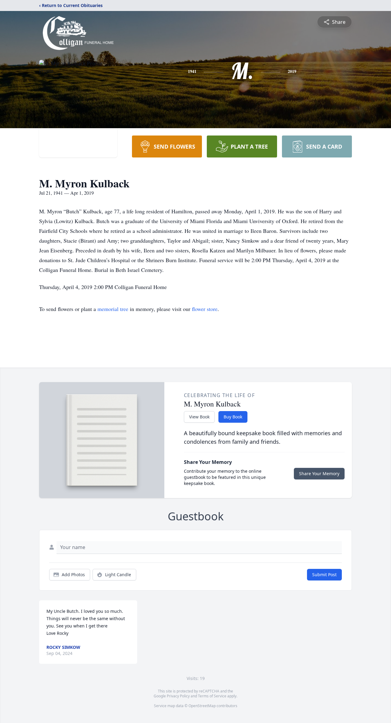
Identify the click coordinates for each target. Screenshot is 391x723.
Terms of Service (212, 696)
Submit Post (324, 574)
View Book (199, 417)
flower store (204, 309)
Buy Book (233, 417)
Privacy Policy (178, 696)
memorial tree (112, 309)
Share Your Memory (319, 473)
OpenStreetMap (202, 705)
